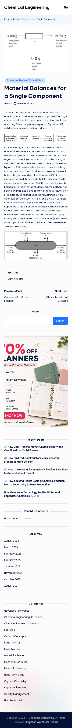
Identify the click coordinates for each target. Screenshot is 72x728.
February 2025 (12, 553)
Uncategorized (13, 700)
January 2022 (12, 566)
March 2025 (11, 547)
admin (13, 272)
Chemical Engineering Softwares (23, 617)
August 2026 (11, 541)
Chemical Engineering (26, 7)
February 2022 (12, 560)
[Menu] (66, 7)
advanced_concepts (16, 610)
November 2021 (13, 573)
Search (36, 311)
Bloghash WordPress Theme (42, 722)
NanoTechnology (14, 674)
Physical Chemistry (15, 687)
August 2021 (11, 585)
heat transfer (12, 642)
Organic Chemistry (15, 681)
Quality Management (16, 694)
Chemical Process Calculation (25, 80)
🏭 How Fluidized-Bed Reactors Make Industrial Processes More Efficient (31, 459)
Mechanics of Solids (15, 662)
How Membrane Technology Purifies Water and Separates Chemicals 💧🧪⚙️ (32, 494)
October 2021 (12, 579)
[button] (15, 278)
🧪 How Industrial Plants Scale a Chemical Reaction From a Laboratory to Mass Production (34, 482)
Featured (9, 630)
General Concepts (15, 636)
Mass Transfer (12, 649)
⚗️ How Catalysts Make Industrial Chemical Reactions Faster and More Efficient (36, 471)
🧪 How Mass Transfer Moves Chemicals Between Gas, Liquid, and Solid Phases (33, 448)
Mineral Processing (15, 668)
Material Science (14, 655)
